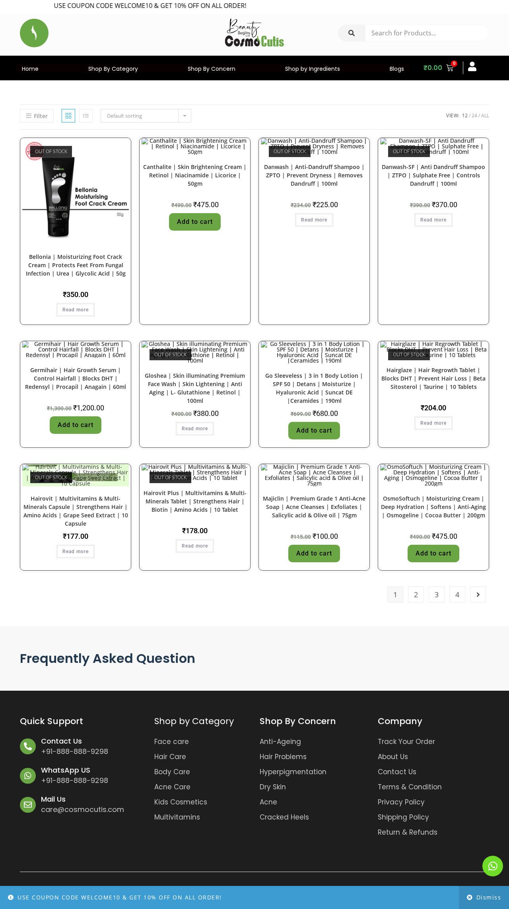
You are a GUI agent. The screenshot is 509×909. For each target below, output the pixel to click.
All (485, 115)
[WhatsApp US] (28, 776)
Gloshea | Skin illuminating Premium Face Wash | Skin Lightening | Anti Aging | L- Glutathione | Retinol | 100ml (195, 388)
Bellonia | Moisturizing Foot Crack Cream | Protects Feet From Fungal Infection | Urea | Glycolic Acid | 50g (76, 265)
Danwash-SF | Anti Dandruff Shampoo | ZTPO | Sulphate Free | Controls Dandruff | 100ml (433, 175)
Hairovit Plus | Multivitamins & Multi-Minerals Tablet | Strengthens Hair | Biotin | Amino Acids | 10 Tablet (195, 501)
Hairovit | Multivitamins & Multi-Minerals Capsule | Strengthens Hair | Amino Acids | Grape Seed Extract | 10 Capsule (75, 511)
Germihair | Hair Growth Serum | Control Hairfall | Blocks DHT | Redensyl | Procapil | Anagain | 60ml (75, 378)
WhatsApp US (65, 770)
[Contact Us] (28, 746)
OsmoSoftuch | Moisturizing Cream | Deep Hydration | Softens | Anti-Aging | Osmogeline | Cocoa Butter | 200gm (433, 507)
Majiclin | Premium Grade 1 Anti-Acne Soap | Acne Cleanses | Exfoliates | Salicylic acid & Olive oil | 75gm (314, 507)
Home (30, 69)
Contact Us (61, 741)
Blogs (397, 69)
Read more (75, 310)
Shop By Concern (211, 69)
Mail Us (53, 799)
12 (465, 115)
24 (474, 115)
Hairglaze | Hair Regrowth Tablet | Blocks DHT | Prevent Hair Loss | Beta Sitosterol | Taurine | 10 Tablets (433, 378)
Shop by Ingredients (312, 69)
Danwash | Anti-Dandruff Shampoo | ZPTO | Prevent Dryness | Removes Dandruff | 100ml (314, 175)
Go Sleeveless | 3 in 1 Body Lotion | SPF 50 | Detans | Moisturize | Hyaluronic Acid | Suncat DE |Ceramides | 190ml (314, 388)
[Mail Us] (28, 805)
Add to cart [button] (195, 221)
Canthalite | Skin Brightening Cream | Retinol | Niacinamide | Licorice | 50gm (195, 175)
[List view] (86, 115)
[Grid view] (68, 115)
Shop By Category (113, 69)
